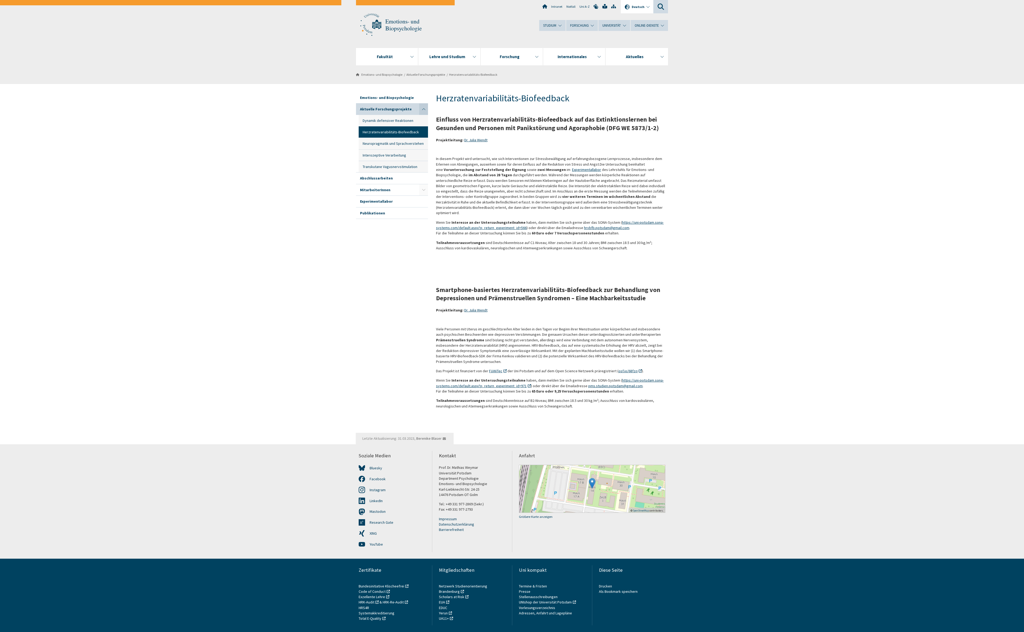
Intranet (556, 7)
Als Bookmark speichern (618, 591)
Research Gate (381, 522)
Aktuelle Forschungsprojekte (425, 75)
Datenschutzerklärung (456, 524)
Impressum (448, 519)
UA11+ (444, 618)
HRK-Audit (366, 602)
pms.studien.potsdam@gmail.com (615, 385)
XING (373, 533)
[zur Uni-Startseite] (370, 24)
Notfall (570, 7)
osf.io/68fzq (628, 371)
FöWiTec (495, 371)
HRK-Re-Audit (393, 602)
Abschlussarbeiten (376, 178)
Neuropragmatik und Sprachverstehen (393, 143)
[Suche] (660, 6)
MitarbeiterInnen (375, 189)
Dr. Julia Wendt (475, 140)
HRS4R (364, 607)
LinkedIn (376, 500)
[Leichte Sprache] (604, 6)
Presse (525, 591)
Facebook (378, 479)
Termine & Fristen (533, 586)
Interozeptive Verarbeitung (384, 155)
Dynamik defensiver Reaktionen (388, 120)
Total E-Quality (370, 618)
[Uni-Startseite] (544, 6)
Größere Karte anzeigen (536, 517)
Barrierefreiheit (451, 529)
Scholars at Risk (451, 596)
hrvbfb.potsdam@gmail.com (606, 227)
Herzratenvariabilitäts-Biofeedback (473, 75)
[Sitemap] (613, 6)
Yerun (443, 613)
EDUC (443, 607)
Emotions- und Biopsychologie (403, 24)
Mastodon (378, 511)
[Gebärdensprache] (596, 6)
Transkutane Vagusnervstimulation (390, 166)
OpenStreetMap (641, 510)
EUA (442, 602)
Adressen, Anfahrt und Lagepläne (545, 613)
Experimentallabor (376, 201)
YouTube (376, 544)
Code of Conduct (372, 591)
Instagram (378, 489)
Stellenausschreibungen (538, 596)
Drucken (605, 586)
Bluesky (376, 468)
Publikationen (372, 213)
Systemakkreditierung (376, 613)
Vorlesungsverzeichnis (537, 607)
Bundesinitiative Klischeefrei (381, 586)
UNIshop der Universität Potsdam (545, 602)
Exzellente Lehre (372, 596)
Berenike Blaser (429, 438)
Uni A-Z (584, 7)
